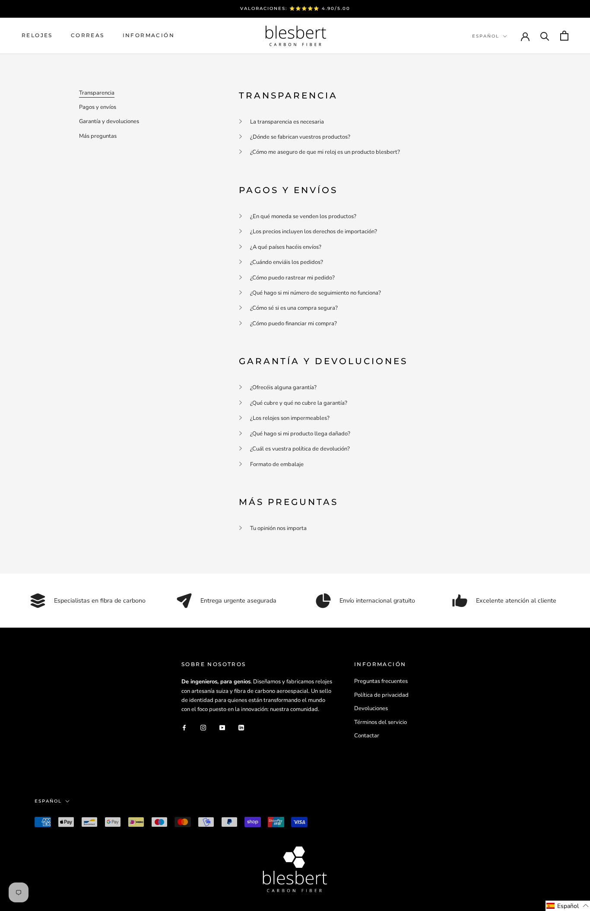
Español (485, 36)
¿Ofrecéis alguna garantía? (283, 387)
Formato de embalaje (277, 464)
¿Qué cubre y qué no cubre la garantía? (298, 403)
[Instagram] (203, 727)
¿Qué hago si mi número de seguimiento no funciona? (315, 293)
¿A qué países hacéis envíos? (285, 247)
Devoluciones (371, 708)
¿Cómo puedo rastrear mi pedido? (292, 278)
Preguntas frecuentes (381, 681)
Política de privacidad (381, 695)
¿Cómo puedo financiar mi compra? (293, 323)
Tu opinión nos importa (278, 528)
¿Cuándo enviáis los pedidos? (286, 262)
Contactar (366, 736)
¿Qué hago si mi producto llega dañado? (300, 434)
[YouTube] (222, 727)
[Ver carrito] (564, 36)
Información (148, 35)
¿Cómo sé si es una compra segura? (294, 308)
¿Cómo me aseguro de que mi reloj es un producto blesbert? (325, 152)
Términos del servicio (380, 722)
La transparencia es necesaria (287, 122)
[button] (568, 906)
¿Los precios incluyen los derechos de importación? (313, 231)
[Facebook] (184, 727)
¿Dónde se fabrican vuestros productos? (300, 137)
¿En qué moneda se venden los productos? (303, 216)
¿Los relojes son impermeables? (290, 418)
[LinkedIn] (241, 727)
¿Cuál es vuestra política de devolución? (300, 449)
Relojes (37, 35)
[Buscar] (544, 35)
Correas (88, 35)
